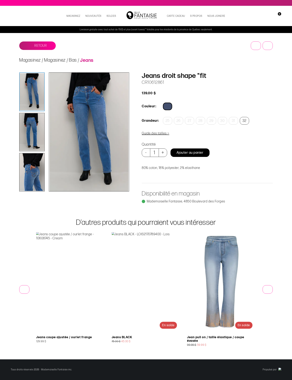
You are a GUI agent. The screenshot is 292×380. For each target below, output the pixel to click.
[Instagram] (279, 3)
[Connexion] (273, 16)
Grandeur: (150, 121)
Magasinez (73, 16)
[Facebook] (275, 3)
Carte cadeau (176, 16)
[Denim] (167, 106)
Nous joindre (216, 16)
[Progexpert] (279, 370)
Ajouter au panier (190, 153)
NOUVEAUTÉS (94, 16)
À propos (196, 16)
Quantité (149, 144)
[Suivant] (268, 45)
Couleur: (149, 106)
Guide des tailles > (155, 133)
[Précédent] (256, 45)
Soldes (111, 16)
